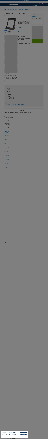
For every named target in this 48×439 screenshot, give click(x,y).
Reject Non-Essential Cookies (23, 434)
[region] (14, 434)
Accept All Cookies (23, 432)
